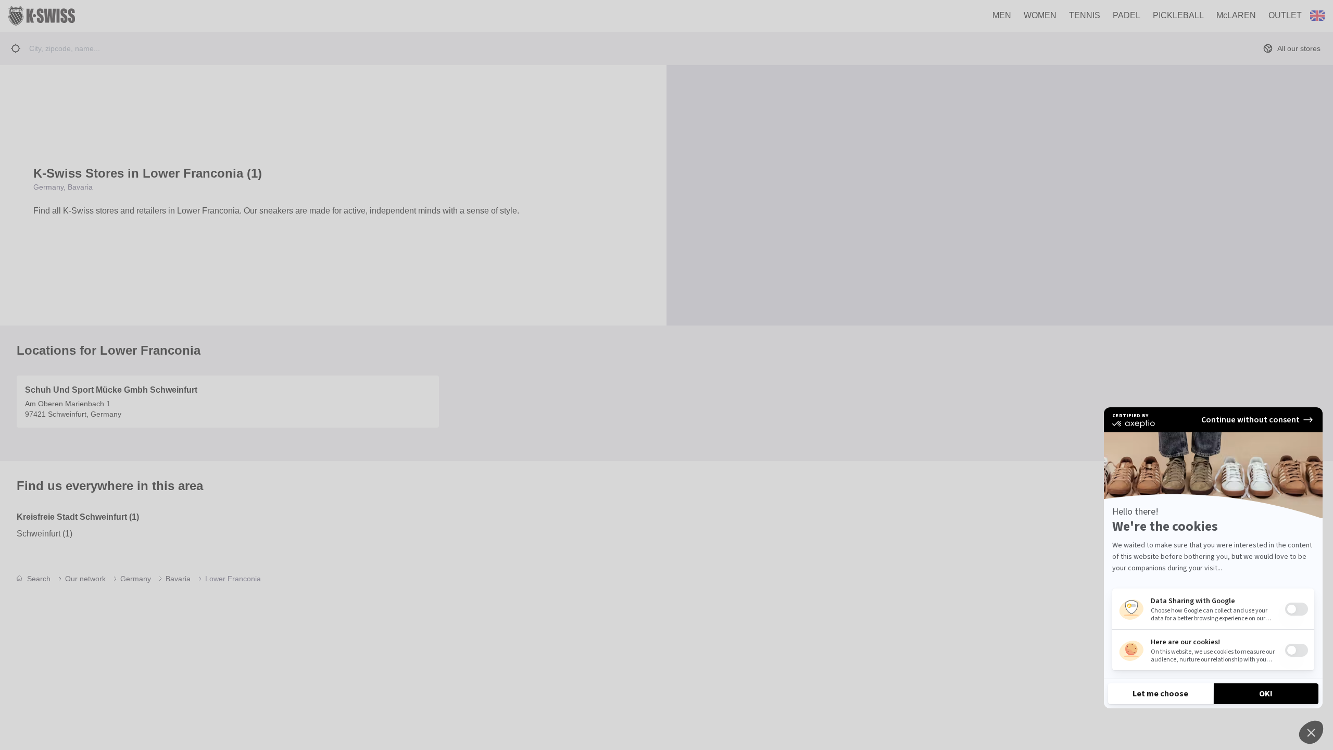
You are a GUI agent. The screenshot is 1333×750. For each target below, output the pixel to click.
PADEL (1126, 15)
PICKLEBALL (1178, 15)
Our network (85, 578)
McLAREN (1236, 15)
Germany (135, 578)
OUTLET (1285, 15)
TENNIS (1084, 15)
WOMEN (1040, 15)
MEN (1001, 15)
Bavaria (178, 578)
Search (39, 578)
